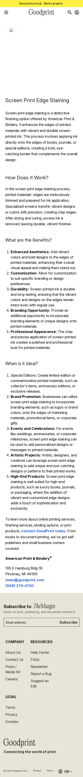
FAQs (35, 659)
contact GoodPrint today (43, 531)
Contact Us (14, 659)
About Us (13, 652)
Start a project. (53, 3)
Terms (10, 707)
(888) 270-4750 (19, 585)
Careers (11, 679)
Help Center (40, 652)
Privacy (11, 714)
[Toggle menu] (6, 12)
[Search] (69, 12)
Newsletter (39, 666)
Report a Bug (41, 673)
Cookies (11, 721)
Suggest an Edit (40, 683)
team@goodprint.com (24, 580)
